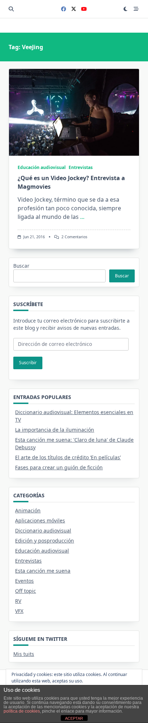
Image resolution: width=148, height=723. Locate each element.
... (82, 217)
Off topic (25, 590)
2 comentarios (74, 236)
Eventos (24, 580)
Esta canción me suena (42, 570)
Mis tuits (23, 654)
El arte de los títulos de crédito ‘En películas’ (68, 457)
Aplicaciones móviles (40, 520)
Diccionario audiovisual (43, 530)
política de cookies (22, 711)
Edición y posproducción (44, 540)
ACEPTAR (74, 718)
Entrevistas (81, 167)
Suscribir (28, 363)
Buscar (21, 265)
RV (18, 600)
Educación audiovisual (42, 167)
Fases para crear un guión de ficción (59, 467)
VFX (19, 610)
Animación (28, 510)
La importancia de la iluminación (54, 429)
